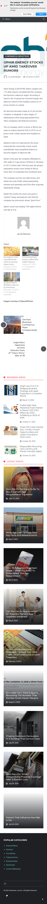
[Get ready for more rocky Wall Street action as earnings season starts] (12, 251)
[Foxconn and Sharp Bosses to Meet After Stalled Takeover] (30, 251)
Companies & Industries (17, 56)
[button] (43, 19)
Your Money (10, 853)
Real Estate (10, 865)
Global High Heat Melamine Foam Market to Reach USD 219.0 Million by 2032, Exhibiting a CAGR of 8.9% (31, 411)
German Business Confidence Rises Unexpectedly (29, 324)
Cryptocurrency (12, 857)
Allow (41, 14)
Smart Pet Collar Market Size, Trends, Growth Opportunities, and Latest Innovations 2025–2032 (31, 432)
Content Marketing (13, 869)
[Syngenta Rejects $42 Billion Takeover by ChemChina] (12, 276)
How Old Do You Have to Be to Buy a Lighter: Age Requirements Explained (22, 492)
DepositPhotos (27, 301)
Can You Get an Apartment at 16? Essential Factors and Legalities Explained (22, 614)
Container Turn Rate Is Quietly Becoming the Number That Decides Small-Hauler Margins (22, 695)
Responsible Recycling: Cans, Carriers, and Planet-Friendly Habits (31, 449)
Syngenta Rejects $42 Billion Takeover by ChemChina (11, 285)
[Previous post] (3, 324)
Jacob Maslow (15, 77)
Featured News (12, 846)
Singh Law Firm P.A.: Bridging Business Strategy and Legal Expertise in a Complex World (31, 391)
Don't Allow (27, 14)
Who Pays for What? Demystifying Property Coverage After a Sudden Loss (23, 777)
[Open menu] (5, 883)
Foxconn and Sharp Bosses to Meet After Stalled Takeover (30, 259)
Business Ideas (11, 861)
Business (9, 849)
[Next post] (43, 348)
